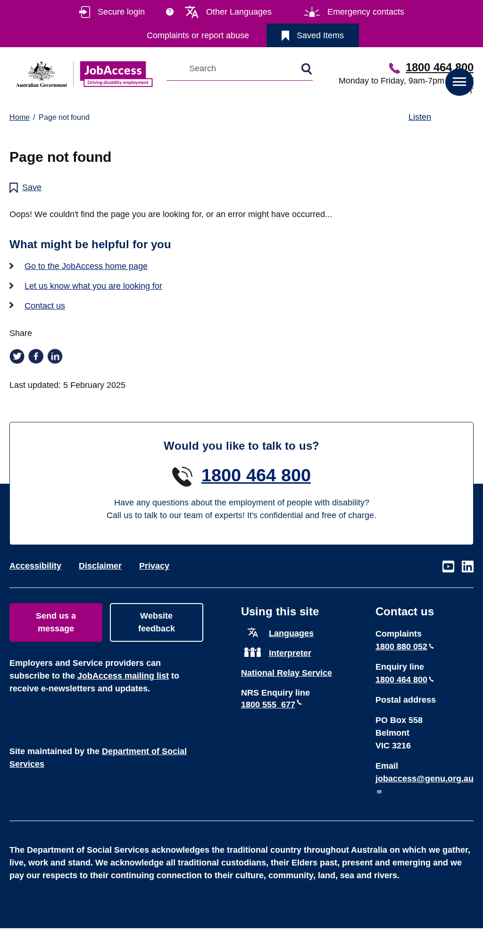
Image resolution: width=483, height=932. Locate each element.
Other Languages (239, 12)
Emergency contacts (365, 12)
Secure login (121, 12)
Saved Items (320, 35)
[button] (459, 82)
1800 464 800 (440, 67)
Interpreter (290, 653)
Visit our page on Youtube (448, 567)
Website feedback (156, 622)
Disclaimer (100, 566)
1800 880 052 (401, 646)
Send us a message (56, 622)
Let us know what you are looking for (93, 286)
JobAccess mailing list (123, 675)
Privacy (154, 566)
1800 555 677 (268, 704)
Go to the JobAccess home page (86, 266)
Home (19, 117)
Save (32, 187)
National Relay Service (286, 673)
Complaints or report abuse (198, 35)
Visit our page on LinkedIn (468, 567)
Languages (291, 633)
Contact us (45, 306)
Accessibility (35, 566)
